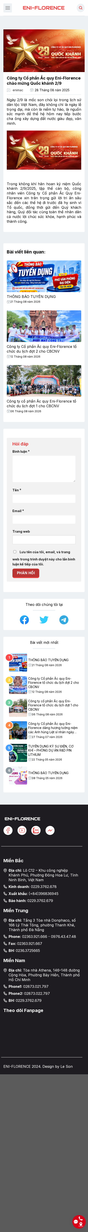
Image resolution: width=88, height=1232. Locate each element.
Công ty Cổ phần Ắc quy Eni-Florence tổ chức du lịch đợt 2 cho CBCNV (42, 349)
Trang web (21, 531)
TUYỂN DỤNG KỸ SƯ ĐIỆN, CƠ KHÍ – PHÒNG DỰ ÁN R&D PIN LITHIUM (51, 750)
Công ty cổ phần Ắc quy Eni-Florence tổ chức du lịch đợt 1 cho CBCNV (41, 403)
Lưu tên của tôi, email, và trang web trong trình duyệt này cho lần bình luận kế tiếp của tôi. (43, 558)
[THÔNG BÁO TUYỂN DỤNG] (44, 276)
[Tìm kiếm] (81, 8)
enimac (18, 90)
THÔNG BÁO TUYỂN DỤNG (31, 296)
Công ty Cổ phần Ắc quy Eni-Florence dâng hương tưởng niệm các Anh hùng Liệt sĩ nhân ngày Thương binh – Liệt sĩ (53, 728)
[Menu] (7, 7)
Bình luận (21, 451)
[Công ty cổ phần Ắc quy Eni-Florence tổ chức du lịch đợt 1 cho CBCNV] (44, 381)
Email (18, 510)
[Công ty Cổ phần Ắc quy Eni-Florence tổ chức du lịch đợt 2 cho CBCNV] (44, 326)
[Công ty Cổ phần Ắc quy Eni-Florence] (44, 8)
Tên (16, 490)
